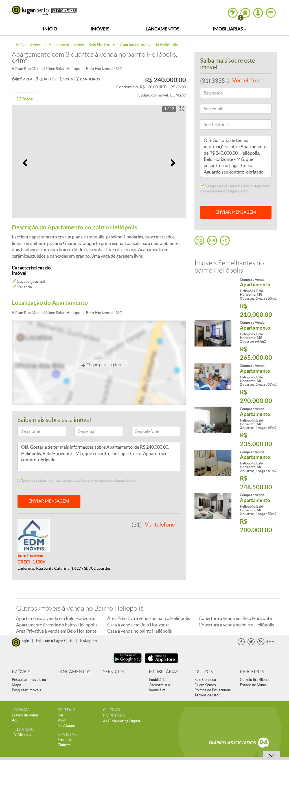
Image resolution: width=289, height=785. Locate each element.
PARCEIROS (252, 671)
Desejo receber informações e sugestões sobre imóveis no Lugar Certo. (78, 480)
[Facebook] (241, 644)
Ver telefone (160, 524)
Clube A (64, 745)
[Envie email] (212, 240)
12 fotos (24, 98)
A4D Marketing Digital (121, 721)
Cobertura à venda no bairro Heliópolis (236, 624)
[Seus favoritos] (199, 240)
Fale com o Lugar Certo (54, 641)
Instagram (88, 641)
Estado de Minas (253, 685)
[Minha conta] (258, 13)
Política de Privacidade (212, 690)
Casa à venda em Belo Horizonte (138, 624)
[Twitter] (251, 644)
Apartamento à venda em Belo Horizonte (55, 618)
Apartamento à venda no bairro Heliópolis (56, 624)
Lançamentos (162, 28)
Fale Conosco (205, 679)
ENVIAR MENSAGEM (49, 501)
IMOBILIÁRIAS (163, 671)
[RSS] (265, 644)
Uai (60, 715)
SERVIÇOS (113, 671)
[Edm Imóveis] (33, 535)
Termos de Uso (206, 695)
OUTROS (203, 671)
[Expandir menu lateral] (271, 13)
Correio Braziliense (255, 679)
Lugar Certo (30, 10)
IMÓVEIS (21, 671)
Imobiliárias (228, 28)
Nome (25, 432)
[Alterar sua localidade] (233, 13)
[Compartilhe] (225, 240)
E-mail (82, 432)
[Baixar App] (127, 663)
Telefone (141, 432)
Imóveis (100, 28)
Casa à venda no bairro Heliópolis (139, 630)
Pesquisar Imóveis (26, 690)
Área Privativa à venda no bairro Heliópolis (148, 618)
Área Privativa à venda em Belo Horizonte (56, 630)
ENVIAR (235, 212)
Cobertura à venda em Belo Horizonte (235, 618)
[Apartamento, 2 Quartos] (213, 333)
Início (50, 28)
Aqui (15, 720)
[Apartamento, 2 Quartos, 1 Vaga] (213, 376)
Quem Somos (205, 685)
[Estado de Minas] (64, 10)
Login (24, 641)
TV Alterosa (21, 735)
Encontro (65, 740)
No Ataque (66, 725)
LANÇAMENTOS (74, 671)
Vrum (62, 720)
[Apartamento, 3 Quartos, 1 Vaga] (213, 290)
